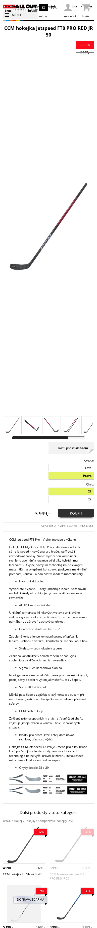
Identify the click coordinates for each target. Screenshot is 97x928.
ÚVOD (7, 821)
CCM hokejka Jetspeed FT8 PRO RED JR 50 (68, 830)
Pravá (87, 476)
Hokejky (29, 821)
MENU (16, 15)
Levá (88, 468)
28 (90, 491)
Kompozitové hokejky (55, 821)
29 (90, 499)
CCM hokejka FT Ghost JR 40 (22, 828)
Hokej (18, 821)
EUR (53, 7)
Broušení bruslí (11, 8)
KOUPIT (76, 513)
